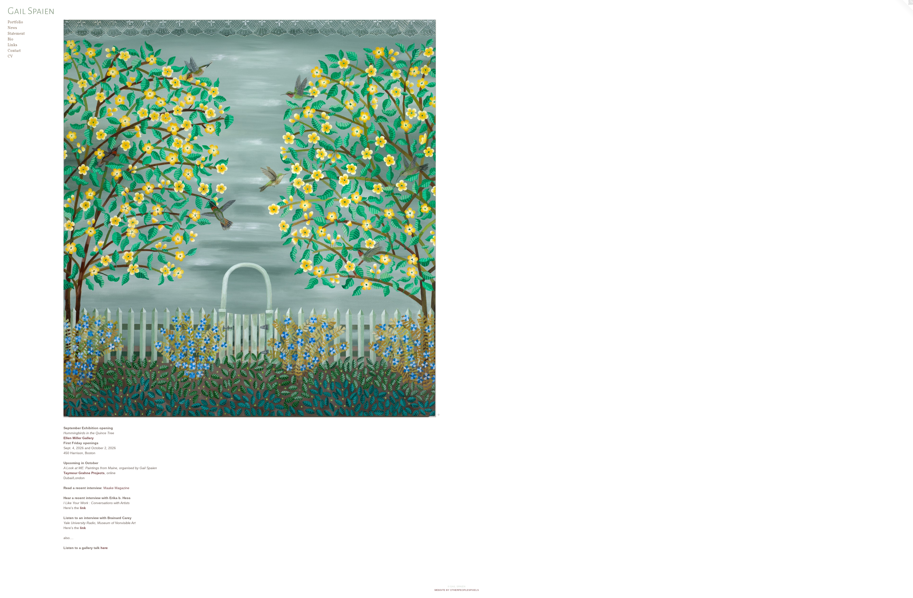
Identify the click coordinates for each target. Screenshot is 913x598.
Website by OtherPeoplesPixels (456, 590)
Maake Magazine (116, 488)
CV (10, 56)
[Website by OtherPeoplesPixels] (903, 9)
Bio (10, 39)
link (83, 508)
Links (12, 45)
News (12, 28)
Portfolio (15, 22)
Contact (14, 50)
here (104, 548)
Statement (16, 33)
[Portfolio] (249, 218)
